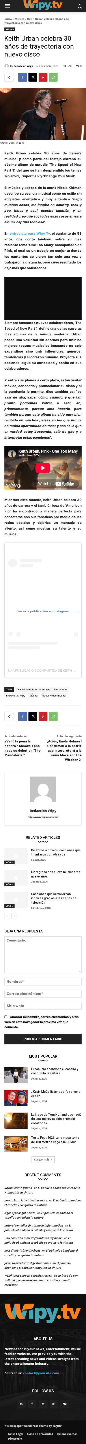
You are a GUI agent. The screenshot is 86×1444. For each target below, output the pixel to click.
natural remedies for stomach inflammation (33, 1225)
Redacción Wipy (23, 66)
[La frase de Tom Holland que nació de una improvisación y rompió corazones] (16, 1121)
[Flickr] (43, 1404)
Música (19, 19)
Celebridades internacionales (33, 689)
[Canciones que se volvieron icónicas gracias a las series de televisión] (16, 900)
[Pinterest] (43, 77)
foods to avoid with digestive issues (27, 1263)
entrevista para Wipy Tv (30, 233)
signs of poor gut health (20, 1213)
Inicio (8, 19)
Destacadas (60, 689)
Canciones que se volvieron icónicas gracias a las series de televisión (53, 898)
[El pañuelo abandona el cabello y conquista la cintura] (16, 1075)
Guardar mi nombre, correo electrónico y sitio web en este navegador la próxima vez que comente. (41, 1022)
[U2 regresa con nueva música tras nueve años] (16, 878)
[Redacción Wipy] (7, 66)
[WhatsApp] (53, 77)
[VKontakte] (64, 1404)
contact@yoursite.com (41, 1373)
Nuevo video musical (54, 695)
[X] (32, 77)
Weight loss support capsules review (28, 1276)
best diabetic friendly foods (22, 1250)
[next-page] (14, 916)
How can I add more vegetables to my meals (33, 1238)
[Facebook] (22, 77)
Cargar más (41, 1159)
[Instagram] (54, 1404)
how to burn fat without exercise (25, 1200)
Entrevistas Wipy (15, 695)
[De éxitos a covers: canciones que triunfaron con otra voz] (16, 856)
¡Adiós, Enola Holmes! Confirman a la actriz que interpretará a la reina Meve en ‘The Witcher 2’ (64, 750)
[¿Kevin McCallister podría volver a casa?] (16, 1098)
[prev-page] (7, 916)
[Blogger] (21, 1404)
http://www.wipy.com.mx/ (43, 817)
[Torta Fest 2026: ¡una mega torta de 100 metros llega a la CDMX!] (16, 1144)
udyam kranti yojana (18, 1188)
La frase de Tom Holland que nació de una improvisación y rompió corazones (56, 1119)
